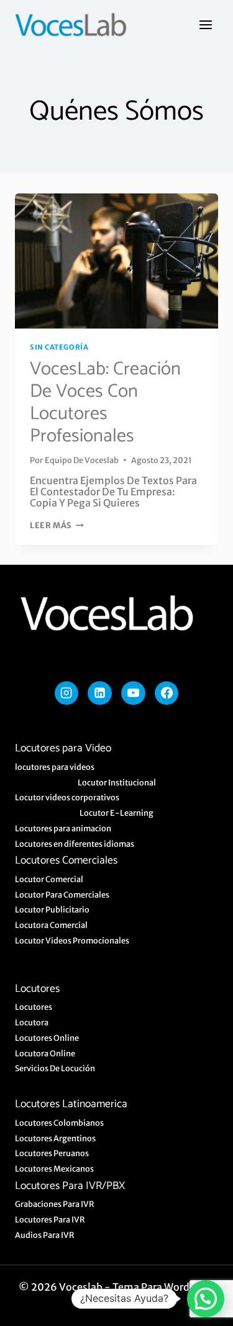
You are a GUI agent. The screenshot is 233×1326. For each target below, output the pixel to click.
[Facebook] (166, 693)
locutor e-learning (116, 813)
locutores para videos (54, 767)
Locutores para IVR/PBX (70, 1186)
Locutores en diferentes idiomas (74, 844)
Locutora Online (45, 1053)
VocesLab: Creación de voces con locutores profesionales (105, 402)
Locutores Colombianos (59, 1123)
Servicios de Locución (55, 1068)
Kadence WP (125, 1298)
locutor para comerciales (62, 894)
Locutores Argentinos (55, 1138)
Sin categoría (59, 347)
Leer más (56, 525)
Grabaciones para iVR (54, 1204)
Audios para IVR (45, 1235)
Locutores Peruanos (52, 1153)
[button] (205, 1298)
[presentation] (116, 261)
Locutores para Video (63, 749)
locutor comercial (49, 879)
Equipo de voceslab (82, 460)
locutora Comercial (51, 925)
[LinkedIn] (99, 693)
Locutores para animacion (63, 828)
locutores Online (47, 1038)
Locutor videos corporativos (67, 797)
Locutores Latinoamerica (71, 1104)
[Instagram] (66, 693)
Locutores (37, 989)
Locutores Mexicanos (54, 1169)
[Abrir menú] (205, 24)
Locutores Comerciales (66, 861)
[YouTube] (133, 693)
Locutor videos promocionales (72, 940)
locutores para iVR (50, 1219)
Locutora (31, 1022)
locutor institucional (117, 782)
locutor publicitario (52, 909)
